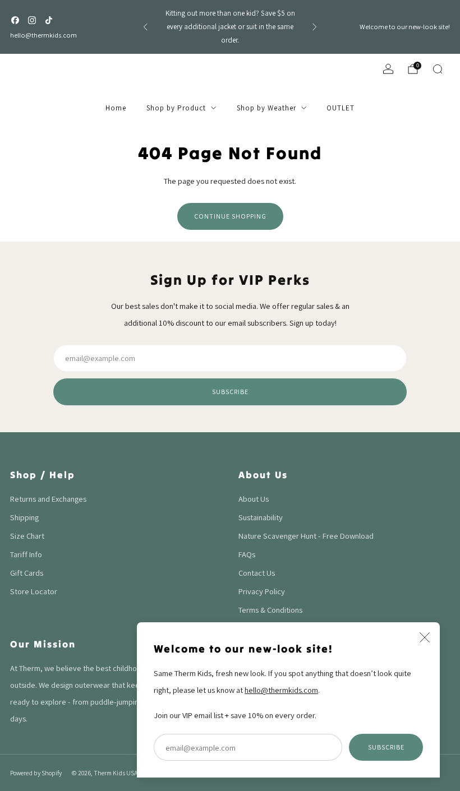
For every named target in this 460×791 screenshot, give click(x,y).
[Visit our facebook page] (15, 20)
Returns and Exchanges (48, 498)
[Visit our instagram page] (32, 20)
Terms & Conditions (270, 609)
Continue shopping (230, 216)
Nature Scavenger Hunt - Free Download (306, 535)
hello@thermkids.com (43, 35)
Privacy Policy (261, 591)
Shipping (24, 517)
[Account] (388, 69)
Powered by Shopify (36, 773)
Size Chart (27, 535)
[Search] (437, 69)
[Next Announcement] (314, 27)
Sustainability (260, 517)
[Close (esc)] (425, 637)
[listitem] (230, 26)
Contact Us (256, 572)
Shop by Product (176, 108)
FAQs (246, 554)
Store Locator (33, 591)
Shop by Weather (266, 108)
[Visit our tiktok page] (48, 20)
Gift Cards (26, 572)
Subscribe (386, 747)
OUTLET (340, 108)
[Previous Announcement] (145, 27)
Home (115, 108)
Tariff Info (26, 554)
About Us (253, 498)
